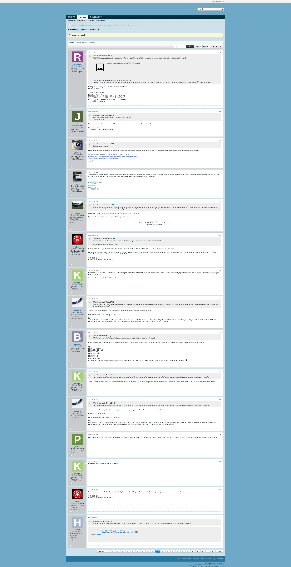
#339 (219, 332)
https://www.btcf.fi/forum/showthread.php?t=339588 (120, 532)
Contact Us (187, 559)
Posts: (73, 70)
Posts (71, 43)
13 (112, 551)
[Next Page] (209, 46)
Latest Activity (81, 43)
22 (152, 551)
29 (187, 551)
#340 (219, 371)
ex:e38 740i (92, 184)
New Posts (71, 20)
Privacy (196, 559)
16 (122, 551)
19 (137, 551)
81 (212, 551)
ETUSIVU (71, 17)
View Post (111, 55)
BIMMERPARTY (96, 17)
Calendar (91, 20)
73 (207, 551)
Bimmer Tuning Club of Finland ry (113, 530)
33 (202, 551)
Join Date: (74, 68)
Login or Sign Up (217, 1)
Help (179, 559)
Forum (74, 25)
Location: (74, 72)
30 (192, 551)
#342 (219, 435)
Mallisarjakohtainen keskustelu (86, 25)
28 (182, 551)
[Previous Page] (207, 46)
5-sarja (99, 25)
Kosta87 (101, 278)
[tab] (71, 42)
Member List (81, 20)
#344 (219, 489)
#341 (219, 399)
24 (162, 551)
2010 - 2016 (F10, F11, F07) (111, 25)
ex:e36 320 (92, 187)
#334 (219, 172)
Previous (101, 551)
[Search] (222, 9)
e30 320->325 (94, 189)
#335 (219, 201)
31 (197, 551)
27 (177, 551)
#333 (219, 140)
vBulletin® (213, 563)
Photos (92, 43)
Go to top (219, 559)
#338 (219, 299)
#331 (219, 52)
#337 (219, 270)
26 (172, 551)
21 (147, 551)
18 (132, 551)
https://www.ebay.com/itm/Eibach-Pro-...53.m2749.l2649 (120, 213)
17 (127, 551)
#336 (219, 235)
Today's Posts (100, 20)
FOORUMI (82, 17)
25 (167, 551)
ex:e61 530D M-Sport (95, 182)
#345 (219, 518)
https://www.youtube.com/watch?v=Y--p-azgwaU (123, 63)
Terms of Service (207, 559)
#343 (219, 461)
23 (157, 551)
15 (117, 551)
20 (142, 551)
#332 (219, 112)
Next (219, 551)
